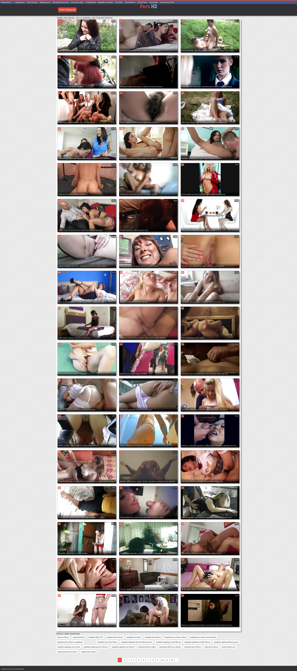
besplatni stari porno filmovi (107, 642)
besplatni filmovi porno (115, 637)
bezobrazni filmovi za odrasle (170, 647)
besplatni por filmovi (134, 637)
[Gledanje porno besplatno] (148, 10)
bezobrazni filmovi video (147, 647)
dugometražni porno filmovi (67, 652)
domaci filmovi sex (228, 647)
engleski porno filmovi (89, 652)
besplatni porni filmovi (153, 637)
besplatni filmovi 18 (96, 637)
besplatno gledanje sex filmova (123, 647)
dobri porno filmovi (211, 647)
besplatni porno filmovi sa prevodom (203, 637)
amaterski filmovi (79, 637)
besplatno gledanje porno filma (68, 647)
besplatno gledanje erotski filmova (168, 642)
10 (162, 660)
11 (167, 660)
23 (172, 660)
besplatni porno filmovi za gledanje (70, 642)
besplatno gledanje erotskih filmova (197, 642)
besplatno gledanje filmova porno (226, 642)
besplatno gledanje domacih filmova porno (136, 642)
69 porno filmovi (63, 637)
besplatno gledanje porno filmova (96, 647)
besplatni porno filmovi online (175, 637)
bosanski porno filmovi (192, 647)
